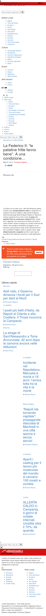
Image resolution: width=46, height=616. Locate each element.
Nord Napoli (13, 123)
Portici (11, 108)
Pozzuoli (11, 121)
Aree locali (7, 99)
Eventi (6, 131)
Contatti (10, 92)
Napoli (11, 102)
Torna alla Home (23, 273)
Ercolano (12, 106)
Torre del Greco (14, 104)
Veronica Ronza (10, 324)
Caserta (11, 125)
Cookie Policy (10, 583)
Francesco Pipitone (20, 162)
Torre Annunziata (14, 112)
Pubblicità (9, 581)
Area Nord (32, 583)
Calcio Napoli (8, 134)
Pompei (11, 117)
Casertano (32, 596)
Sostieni (10, 90)
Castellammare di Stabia (17, 114)
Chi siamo (9, 573)
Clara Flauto (9, 350)
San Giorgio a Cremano (17, 110)
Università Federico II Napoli (27, 239)
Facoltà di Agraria (8, 239)
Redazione (9, 575)
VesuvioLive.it (7, 140)
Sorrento (11, 119)
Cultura (6, 127)
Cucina (6, 129)
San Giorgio (33, 581)
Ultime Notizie (18, 140)
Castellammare (34, 586)
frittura (16, 239)
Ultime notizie (8, 97)
